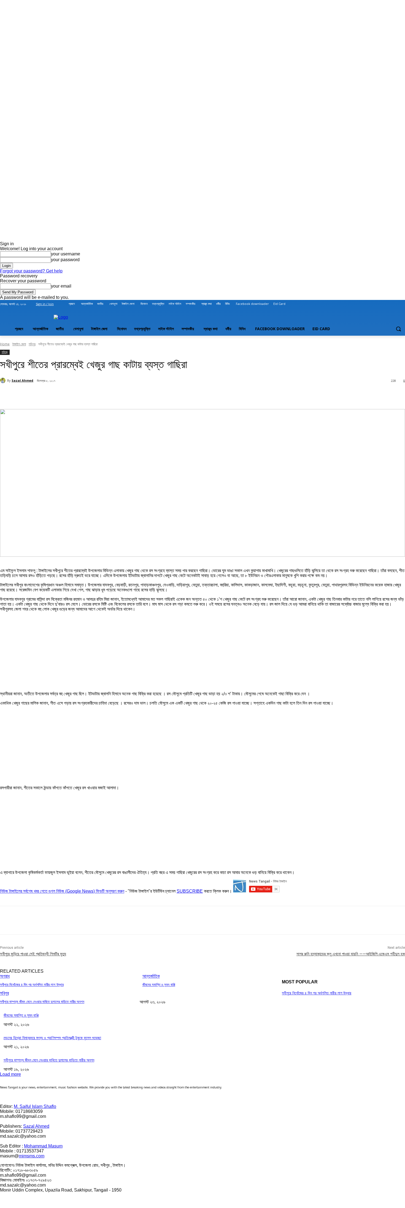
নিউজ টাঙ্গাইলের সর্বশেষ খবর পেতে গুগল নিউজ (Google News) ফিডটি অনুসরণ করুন (62, 891)
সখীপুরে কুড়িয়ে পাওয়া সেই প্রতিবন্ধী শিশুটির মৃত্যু (33, 953)
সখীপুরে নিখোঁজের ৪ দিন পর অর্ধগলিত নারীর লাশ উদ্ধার (32, 985)
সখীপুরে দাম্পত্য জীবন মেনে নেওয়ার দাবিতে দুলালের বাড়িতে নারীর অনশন (42, 1002)
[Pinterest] (89, 395)
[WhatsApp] (109, 395)
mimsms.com (31, 1156)
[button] (398, 328)
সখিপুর (32, 344)
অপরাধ (5, 976)
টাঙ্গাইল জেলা (19, 344)
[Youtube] (402, 304)
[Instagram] (379, 304)
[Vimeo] (394, 304)
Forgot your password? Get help (31, 271)
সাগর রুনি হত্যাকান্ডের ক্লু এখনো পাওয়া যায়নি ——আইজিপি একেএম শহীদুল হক (350, 953)
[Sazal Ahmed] (3, 380)
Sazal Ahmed (22, 380)
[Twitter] (387, 304)
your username (65, 254)
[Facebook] (371, 304)
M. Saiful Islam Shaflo (35, 1106)
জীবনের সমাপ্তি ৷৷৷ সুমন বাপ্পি (158, 985)
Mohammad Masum (43, 1146)
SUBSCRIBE (190, 891)
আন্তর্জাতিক (151, 976)
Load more (10, 1074)
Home (5, 344)
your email (61, 286)
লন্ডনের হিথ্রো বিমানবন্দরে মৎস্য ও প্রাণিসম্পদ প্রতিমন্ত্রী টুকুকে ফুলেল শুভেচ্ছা (52, 1038)
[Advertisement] (41, 650)
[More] (129, 395)
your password (65, 259)
